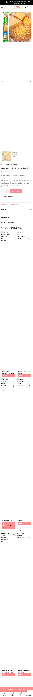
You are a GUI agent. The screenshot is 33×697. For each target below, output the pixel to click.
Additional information (10, 205)
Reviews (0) (5, 217)
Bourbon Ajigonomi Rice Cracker (24, 372)
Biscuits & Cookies (11, 164)
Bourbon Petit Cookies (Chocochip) (24, 671)
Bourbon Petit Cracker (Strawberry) (24, 519)
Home (2, 164)
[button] (13, 235)
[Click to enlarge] (4, 148)
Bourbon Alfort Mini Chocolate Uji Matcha (7, 519)
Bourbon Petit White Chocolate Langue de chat (7, 672)
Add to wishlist (8, 196)
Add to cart (16, 191)
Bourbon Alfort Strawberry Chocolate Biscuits (8, 373)
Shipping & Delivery (8, 222)
